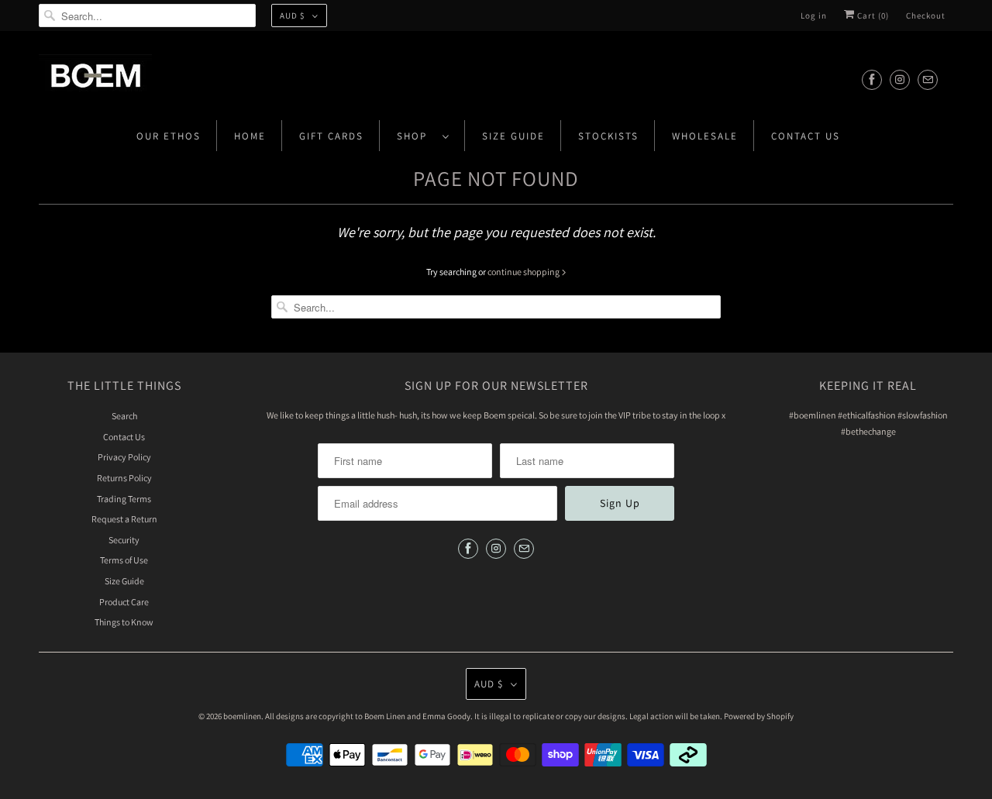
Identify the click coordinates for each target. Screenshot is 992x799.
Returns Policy (124, 478)
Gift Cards (331, 136)
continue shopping (524, 271)
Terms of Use (124, 560)
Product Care (124, 602)
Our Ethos (168, 136)
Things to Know (124, 622)
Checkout (926, 15)
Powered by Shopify (759, 716)
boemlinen (242, 716)
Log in (814, 15)
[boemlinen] (496, 79)
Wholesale (705, 136)
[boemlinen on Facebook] (872, 79)
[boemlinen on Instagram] (900, 79)
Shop (416, 136)
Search (124, 416)
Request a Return (124, 519)
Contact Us (805, 136)
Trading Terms (124, 499)
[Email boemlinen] (928, 79)
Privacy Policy (124, 457)
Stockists (608, 136)
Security (124, 540)
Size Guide (513, 136)
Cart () (872, 15)
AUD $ (292, 15)
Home (250, 136)
